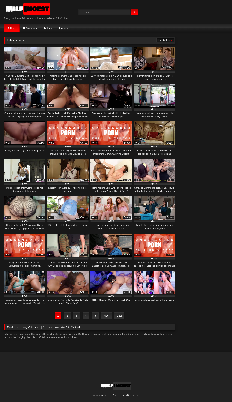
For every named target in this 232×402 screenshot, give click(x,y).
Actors (64, 28)
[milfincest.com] (27, 10)
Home (13, 28)
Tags (49, 28)
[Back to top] (222, 393)
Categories (31, 28)
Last (119, 315)
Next (106, 315)
